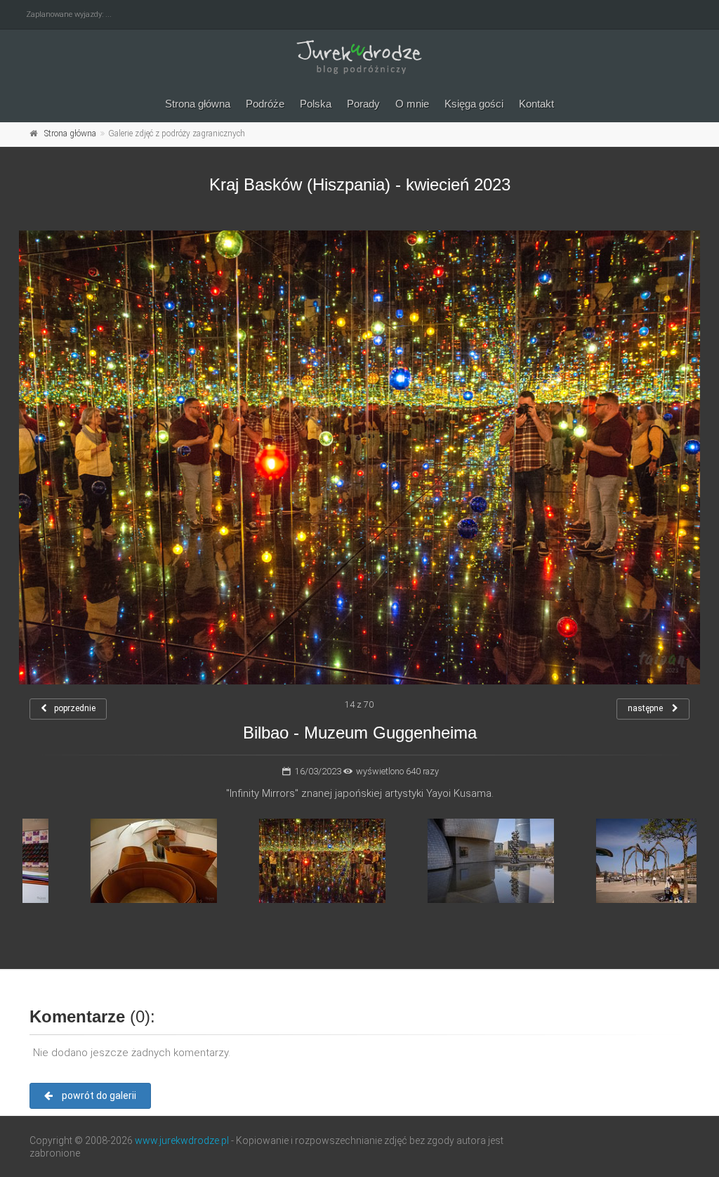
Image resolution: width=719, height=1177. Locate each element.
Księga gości (473, 104)
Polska (315, 104)
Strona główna (197, 104)
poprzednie (74, 708)
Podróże (265, 104)
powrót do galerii (98, 1095)
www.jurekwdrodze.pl (182, 1140)
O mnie (412, 104)
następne (646, 708)
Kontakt (536, 104)
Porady (363, 104)
